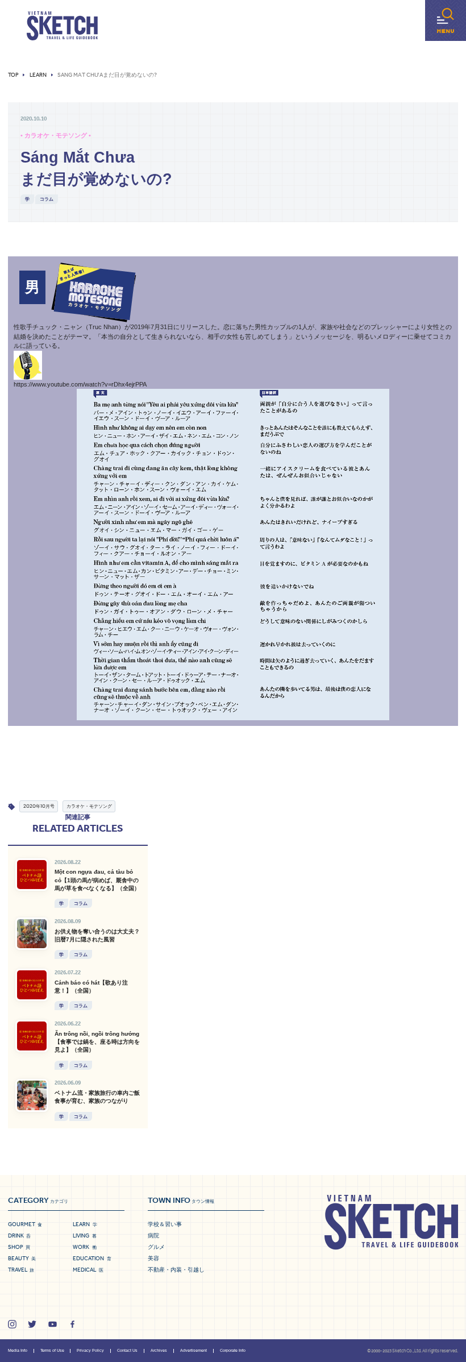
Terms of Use (52, 1350)
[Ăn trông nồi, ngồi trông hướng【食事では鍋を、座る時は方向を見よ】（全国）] (31, 1036)
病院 (153, 1235)
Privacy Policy (90, 1350)
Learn (38, 75)
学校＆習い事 (165, 1224)
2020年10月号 (39, 806)
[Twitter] (32, 1324)
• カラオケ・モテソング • (55, 135)
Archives (159, 1350)
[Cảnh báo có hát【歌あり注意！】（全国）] (31, 985)
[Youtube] (52, 1324)
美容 (153, 1258)
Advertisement (193, 1350)
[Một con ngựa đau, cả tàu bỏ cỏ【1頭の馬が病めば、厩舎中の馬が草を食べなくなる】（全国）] (31, 874)
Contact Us (127, 1350)
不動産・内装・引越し (176, 1270)
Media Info (17, 1350)
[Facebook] (72, 1324)
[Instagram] (12, 1324)
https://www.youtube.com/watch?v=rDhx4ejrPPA (80, 384)
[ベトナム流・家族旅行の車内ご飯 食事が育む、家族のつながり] (31, 1095)
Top (13, 75)
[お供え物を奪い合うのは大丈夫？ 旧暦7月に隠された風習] (31, 933)
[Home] (62, 26)
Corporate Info (233, 1350)
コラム (46, 199)
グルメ (156, 1247)
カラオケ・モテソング (89, 806)
